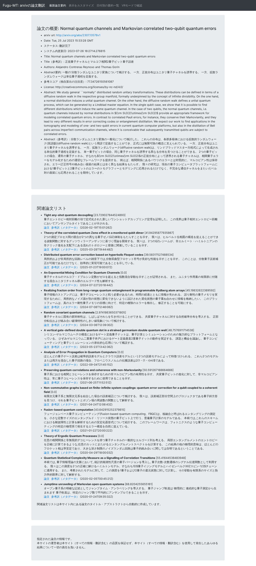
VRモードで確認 (132, 5)
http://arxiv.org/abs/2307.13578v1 (78, 35)
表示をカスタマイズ (81, 5)
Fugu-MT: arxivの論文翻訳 (24, 5)
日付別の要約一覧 (108, 5)
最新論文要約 (57, 5)
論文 (46, 227)
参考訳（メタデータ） (65, 227)
